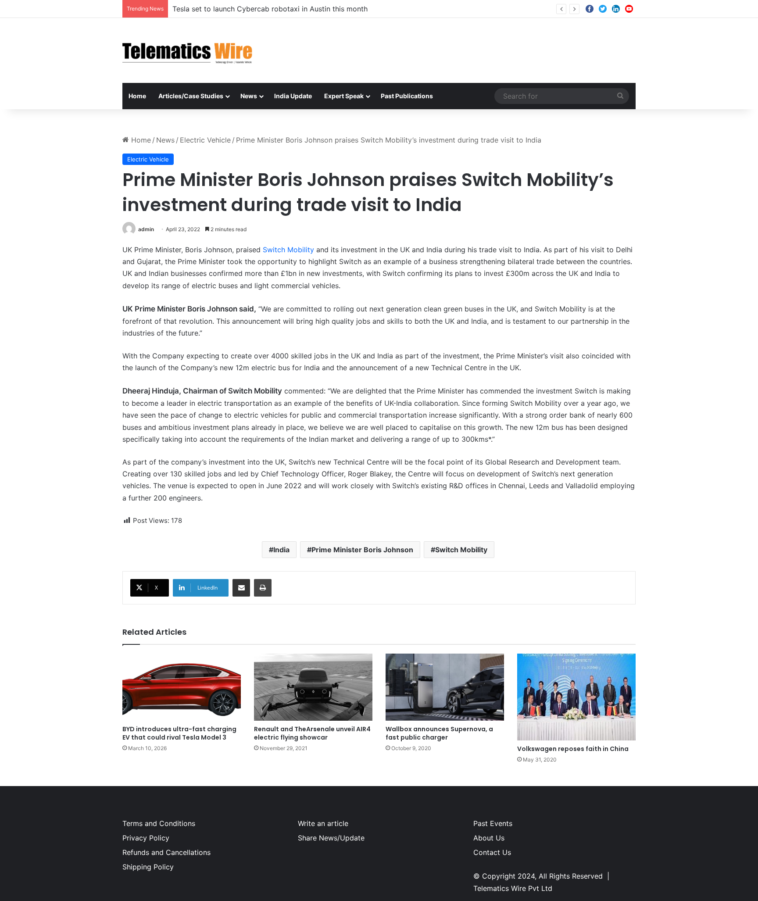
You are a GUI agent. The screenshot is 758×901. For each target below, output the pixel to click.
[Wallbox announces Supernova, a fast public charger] (445, 687)
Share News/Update (331, 837)
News (248, 96)
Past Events (492, 823)
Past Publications (407, 96)
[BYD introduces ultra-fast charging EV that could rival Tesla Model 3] (181, 687)
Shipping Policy (148, 866)
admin (146, 229)
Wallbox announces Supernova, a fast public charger (439, 733)
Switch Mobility (288, 249)
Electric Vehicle (205, 140)
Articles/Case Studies (190, 96)
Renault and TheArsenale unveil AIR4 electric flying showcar (312, 733)
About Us (488, 837)
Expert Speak (344, 96)
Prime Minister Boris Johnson (362, 549)
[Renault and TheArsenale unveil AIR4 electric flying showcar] (313, 687)
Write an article (323, 823)
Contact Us (492, 852)
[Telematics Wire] (187, 50)
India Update (293, 96)
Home (137, 96)
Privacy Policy (145, 837)
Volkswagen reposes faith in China (573, 748)
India (281, 549)
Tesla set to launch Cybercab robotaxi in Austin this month (270, 8)
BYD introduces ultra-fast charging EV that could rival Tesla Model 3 (179, 733)
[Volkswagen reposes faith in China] (576, 697)
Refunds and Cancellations (166, 852)
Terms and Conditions (158, 823)
